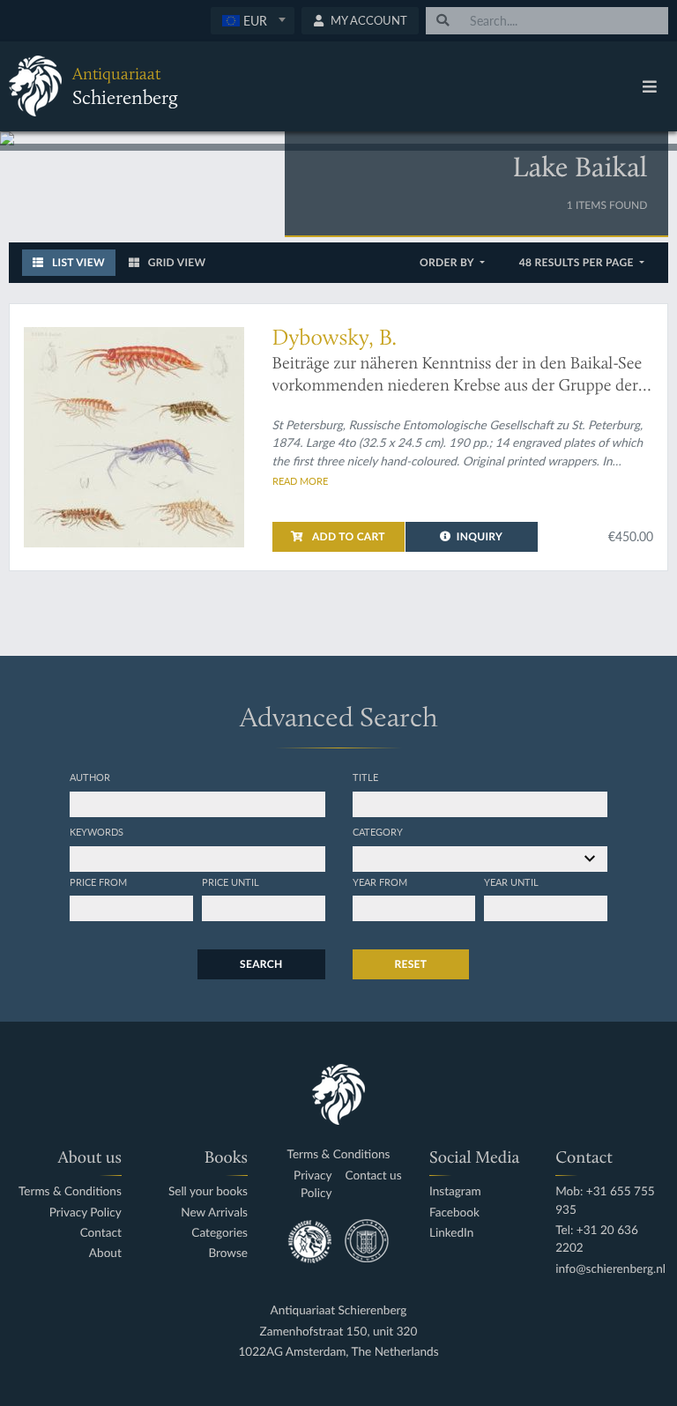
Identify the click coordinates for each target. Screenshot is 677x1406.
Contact (101, 1232)
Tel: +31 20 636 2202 (596, 1239)
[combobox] (252, 20)
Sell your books (208, 1191)
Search (261, 963)
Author (90, 777)
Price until (230, 881)
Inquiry (479, 536)
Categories (219, 1232)
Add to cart (347, 536)
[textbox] (252, 20)
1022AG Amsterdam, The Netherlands (338, 1351)
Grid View (175, 262)
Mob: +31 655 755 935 (605, 1200)
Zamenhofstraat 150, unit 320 (339, 1331)
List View (77, 262)
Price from (98, 881)
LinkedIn (451, 1232)
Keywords (96, 831)
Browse (228, 1253)
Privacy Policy (85, 1212)
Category (378, 831)
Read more (300, 480)
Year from (380, 881)
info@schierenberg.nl (610, 1269)
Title (365, 777)
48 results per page (577, 262)
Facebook (454, 1212)
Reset (411, 963)
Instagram (455, 1191)
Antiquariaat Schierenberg (339, 1310)
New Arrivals (214, 1212)
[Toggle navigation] (649, 86)
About (105, 1253)
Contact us (373, 1175)
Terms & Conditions (70, 1191)
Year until (511, 881)
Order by (448, 262)
